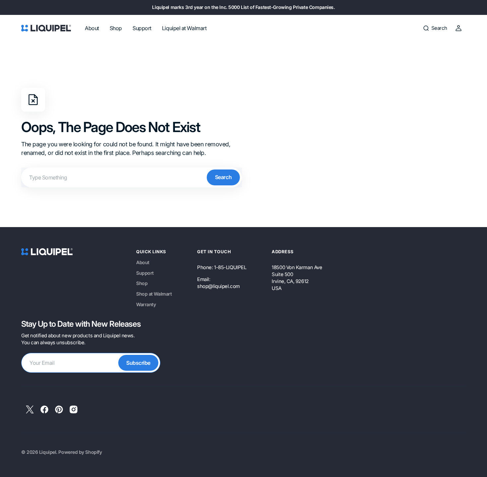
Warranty (146, 304)
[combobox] (131, 177)
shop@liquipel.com (218, 286)
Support (145, 273)
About (142, 262)
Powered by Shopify (80, 452)
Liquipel (47, 452)
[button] (435, 28)
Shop (141, 283)
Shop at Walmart (154, 294)
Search (223, 177)
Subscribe (138, 362)
